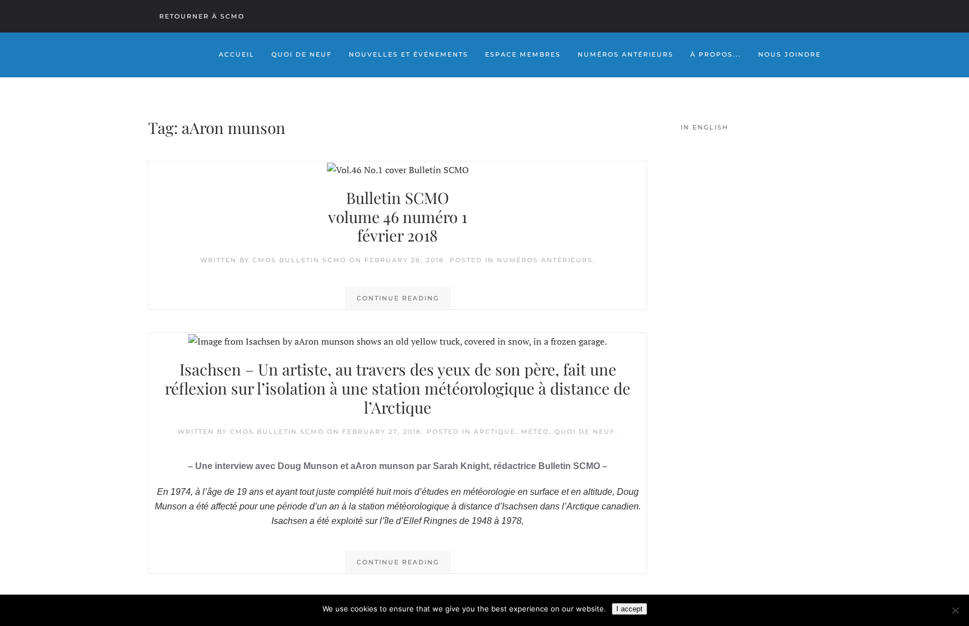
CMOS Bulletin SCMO (299, 260)
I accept (629, 609)
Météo (535, 431)
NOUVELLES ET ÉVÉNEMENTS (408, 54)
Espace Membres (523, 54)
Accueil (237, 54)
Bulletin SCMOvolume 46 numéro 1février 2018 (397, 216)
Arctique (494, 431)
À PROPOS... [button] (715, 54)
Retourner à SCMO (201, 16)
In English (704, 127)
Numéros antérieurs (545, 260)
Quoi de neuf (585, 431)
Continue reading (398, 298)
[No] (955, 610)
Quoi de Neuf (301, 54)
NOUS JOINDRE (789, 54)
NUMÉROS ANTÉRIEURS (625, 54)
